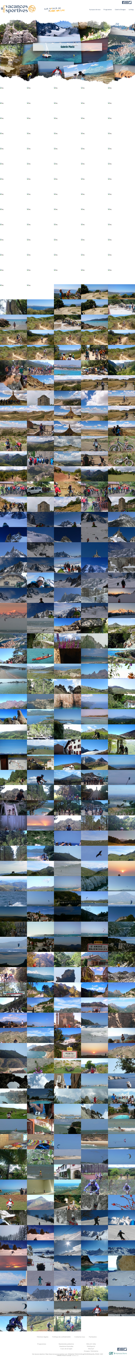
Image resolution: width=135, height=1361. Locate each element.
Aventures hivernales (66, 1346)
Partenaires (93, 1337)
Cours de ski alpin (66, 1349)
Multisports (91, 1346)
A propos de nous (95, 9)
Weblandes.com (75, 1355)
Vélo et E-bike (91, 1344)
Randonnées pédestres (66, 1344)
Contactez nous (79, 1337)
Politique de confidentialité (61, 1337)
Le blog (131, 9)
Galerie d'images (120, 9)
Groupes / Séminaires (91, 1351)
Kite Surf (91, 1349)
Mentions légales (42, 1337)
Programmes (107, 9)
